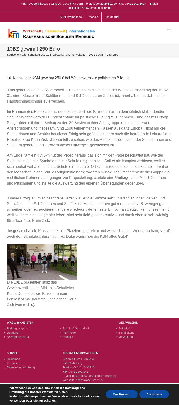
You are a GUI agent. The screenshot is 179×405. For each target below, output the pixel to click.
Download (13, 359)
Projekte (68, 337)
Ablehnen (154, 394)
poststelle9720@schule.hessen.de (94, 376)
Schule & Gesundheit (76, 328)
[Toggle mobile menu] (169, 29)
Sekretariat (125, 328)
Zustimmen (122, 394)
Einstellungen (29, 396)
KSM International (18, 337)
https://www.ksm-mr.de (90, 380)
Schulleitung (126, 332)
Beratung (13, 332)
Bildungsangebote (18, 328)
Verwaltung (126, 337)
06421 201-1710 (84, 367)
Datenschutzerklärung (21, 367)
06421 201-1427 (79, 371)
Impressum (14, 363)
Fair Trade (69, 332)
